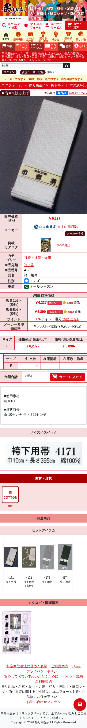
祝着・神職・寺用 (37, 258)
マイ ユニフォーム (36, 25)
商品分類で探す (70, 79)
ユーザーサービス (56, 25)
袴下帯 (56, 85)
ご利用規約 (43, 681)
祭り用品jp (37, 85)
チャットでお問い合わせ (79, 704)
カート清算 (77, 25)
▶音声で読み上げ (15, 93)
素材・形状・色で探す (42, 79)
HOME (6, 39)
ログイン (9, 72)
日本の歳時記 (76, 85)
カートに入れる (71, 377)
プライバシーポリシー (43, 671)
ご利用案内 (59, 666)
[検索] (66, 65)
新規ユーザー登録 (33, 72)
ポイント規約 (73, 676)
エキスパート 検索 (15, 25)
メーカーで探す (13, 79)
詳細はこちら (78, 93)
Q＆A (76, 666)
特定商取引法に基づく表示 (27, 666)
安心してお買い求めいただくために (31, 676)
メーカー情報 (75, 233)
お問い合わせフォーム (43, 702)
